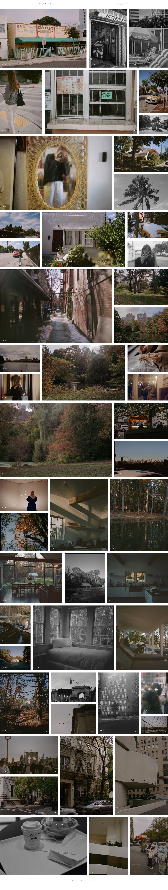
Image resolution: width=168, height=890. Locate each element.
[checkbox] (4, 64)
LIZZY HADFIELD (46, 4)
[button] (90, 4)
